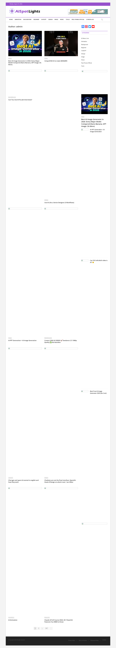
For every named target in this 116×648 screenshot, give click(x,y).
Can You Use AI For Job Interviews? (20, 100)
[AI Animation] (25, 551)
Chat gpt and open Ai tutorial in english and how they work (23, 481)
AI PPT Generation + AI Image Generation (22, 340)
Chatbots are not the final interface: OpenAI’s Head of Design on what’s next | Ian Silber (60, 481)
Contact (104, 639)
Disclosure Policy (94, 640)
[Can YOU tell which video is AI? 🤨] (84, 323)
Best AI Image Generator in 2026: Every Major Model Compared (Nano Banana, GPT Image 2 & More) (24, 63)
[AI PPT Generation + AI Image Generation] (25, 272)
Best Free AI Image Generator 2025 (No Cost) (98, 392)
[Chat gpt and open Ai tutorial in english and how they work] (25, 411)
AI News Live (90, 19)
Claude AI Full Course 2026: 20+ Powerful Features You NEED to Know (58, 621)
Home (11, 19)
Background (27, 19)
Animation (18, 19)
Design (50, 19)
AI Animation (12, 620)
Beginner (36, 19)
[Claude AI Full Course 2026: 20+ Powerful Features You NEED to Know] (61, 551)
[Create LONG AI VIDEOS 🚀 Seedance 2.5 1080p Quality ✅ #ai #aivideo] (61, 272)
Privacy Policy (71, 640)
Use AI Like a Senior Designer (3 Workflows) (59, 203)
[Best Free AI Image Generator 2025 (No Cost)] (84, 454)
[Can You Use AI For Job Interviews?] (25, 82)
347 (46, 628)
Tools (68, 19)
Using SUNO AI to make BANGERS (55, 61)
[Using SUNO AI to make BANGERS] (61, 43)
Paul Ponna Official (78, 19)
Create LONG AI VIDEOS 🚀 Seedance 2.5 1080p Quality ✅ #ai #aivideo (60, 341)
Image (56, 19)
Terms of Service (83, 640)
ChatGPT (43, 19)
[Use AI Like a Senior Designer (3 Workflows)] (61, 134)
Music (62, 19)
